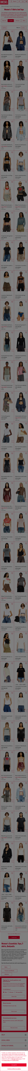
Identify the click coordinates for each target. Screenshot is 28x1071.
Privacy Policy (6, 1060)
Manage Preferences (16, 1058)
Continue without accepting (14, 1068)
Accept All (14, 1065)
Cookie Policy (15, 1060)
